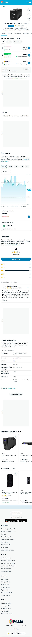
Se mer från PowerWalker (8, 388)
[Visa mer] (2, 48)
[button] (29, 10)
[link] (16, 293)
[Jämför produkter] (29, 19)
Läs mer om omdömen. (13, 245)
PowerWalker (17, 358)
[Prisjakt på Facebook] (14, 629)
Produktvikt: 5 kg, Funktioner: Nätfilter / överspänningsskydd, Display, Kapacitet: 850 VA (16, 29)
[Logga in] (30, 2)
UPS (4, 6)
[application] (16, 190)
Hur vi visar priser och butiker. (18, 78)
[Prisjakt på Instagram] (18, 629)
